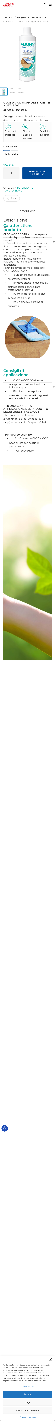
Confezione (10, 146)
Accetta (27, 1394)
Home (7, 17)
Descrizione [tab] (27, 211)
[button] (50, 1359)
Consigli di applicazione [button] (15, 372)
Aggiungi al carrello (37, 173)
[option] (6, 154)
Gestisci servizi (28, 1386)
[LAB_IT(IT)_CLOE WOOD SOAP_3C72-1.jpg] (20, 91)
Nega (27, 1402)
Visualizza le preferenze (27, 1410)
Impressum (32, 1417)
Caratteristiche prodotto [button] (18, 227)
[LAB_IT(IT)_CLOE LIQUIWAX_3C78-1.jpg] (11, 91)
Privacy (23, 1417)
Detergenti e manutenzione (30, 17)
